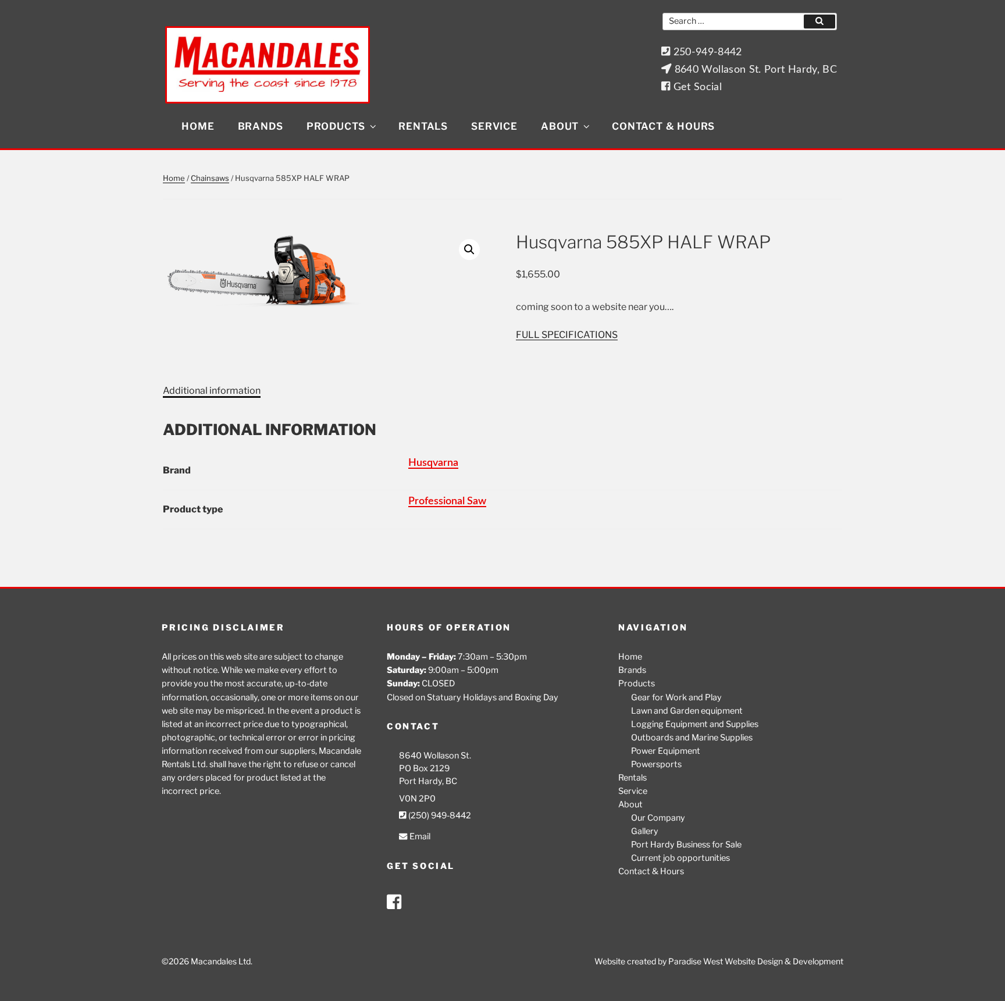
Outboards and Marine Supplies (692, 737)
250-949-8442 (706, 52)
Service (494, 126)
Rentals (423, 126)
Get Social (696, 87)
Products (336, 126)
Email (419, 836)
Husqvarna (433, 463)
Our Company (658, 818)
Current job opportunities (680, 858)
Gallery (644, 831)
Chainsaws (210, 178)
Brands (260, 126)
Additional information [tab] (212, 390)
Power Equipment (665, 751)
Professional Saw (447, 501)
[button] (469, 249)
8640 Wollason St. (435, 755)
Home (197, 126)
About (560, 126)
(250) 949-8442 (439, 815)
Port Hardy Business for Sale (686, 844)
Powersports (656, 764)
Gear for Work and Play (676, 697)
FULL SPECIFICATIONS (567, 334)
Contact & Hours (663, 126)
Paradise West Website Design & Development (755, 961)
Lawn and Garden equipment (687, 711)
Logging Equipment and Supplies (694, 724)
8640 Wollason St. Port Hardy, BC (754, 69)
